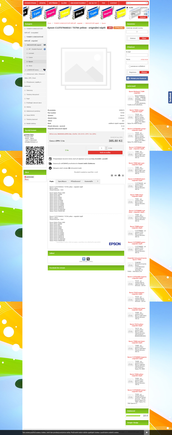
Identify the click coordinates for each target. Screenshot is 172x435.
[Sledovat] (115, 175)
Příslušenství (75, 181)
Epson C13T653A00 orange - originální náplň (137, 129)
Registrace (132, 72)
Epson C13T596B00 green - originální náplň (137, 243)
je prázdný (144, 7)
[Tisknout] (119, 175)
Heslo (128, 59)
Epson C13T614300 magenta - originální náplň (137, 277)
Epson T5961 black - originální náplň (137, 195)
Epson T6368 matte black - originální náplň (137, 309)
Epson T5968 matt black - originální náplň (137, 342)
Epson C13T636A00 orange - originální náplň (137, 390)
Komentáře (89, 181)
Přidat (144, 38)
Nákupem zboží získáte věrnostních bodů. (67, 168)
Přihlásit (144, 72)
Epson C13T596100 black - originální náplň (137, 179)
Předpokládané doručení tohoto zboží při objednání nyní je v (80, 159)
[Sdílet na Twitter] (88, 258)
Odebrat (132, 38)
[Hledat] (146, 3)
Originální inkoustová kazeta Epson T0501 (137, 258)
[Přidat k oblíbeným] (122, 175)
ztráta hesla (144, 59)
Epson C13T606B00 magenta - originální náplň (137, 357)
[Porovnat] (111, 175)
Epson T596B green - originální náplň (137, 227)
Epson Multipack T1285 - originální (137, 92)
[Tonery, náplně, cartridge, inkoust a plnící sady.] (70, 12)
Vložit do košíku (105, 152)
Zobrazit (143, 17)
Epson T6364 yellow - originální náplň (137, 374)
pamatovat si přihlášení (138, 66)
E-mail (128, 52)
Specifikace (62, 181)
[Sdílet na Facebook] (83, 258)
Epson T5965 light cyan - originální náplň (137, 163)
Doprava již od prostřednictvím (74, 163)
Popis (52, 181)
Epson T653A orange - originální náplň (137, 110)
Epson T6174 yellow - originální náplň (137, 324)
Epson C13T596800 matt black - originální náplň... (137, 211)
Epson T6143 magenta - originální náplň (137, 293)
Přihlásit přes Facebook (138, 78)
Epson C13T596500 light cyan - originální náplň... (137, 148)
